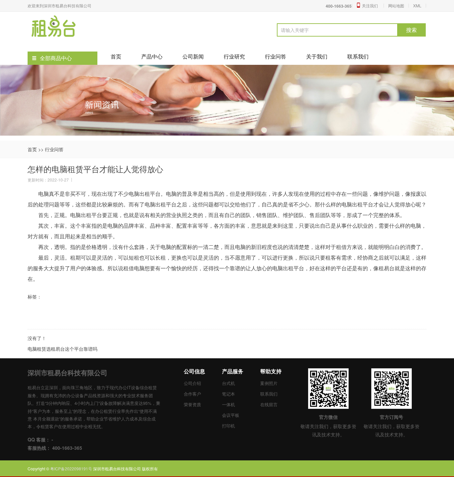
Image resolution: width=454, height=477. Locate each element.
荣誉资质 (192, 404)
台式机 (228, 383)
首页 (116, 56)
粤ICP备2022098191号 (71, 468)
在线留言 (269, 404)
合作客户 (192, 394)
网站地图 (396, 5)
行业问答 (275, 56)
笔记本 (228, 394)
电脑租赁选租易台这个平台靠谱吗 (62, 348)
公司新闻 (193, 56)
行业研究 (234, 56)
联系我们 (358, 56)
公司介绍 (192, 383)
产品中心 (152, 56)
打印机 (228, 425)
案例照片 (269, 383)
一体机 (228, 404)
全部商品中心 (56, 58)
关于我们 (316, 56)
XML (417, 5)
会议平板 (230, 415)
